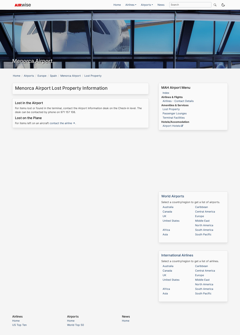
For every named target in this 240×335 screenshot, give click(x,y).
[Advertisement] (80, 158)
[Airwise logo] (22, 4)
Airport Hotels (171, 125)
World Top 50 (75, 325)
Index (166, 92)
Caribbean (201, 207)
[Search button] (214, 5)
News (161, 4)
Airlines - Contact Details (178, 101)
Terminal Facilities (174, 117)
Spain (53, 75)
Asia (165, 234)
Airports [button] (146, 4)
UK (164, 216)
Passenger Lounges (175, 113)
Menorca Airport (70, 75)
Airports (29, 75)
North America (204, 225)
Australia (168, 207)
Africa (166, 229)
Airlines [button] (129, 4)
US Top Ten (19, 325)
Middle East (202, 220)
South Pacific (203, 234)
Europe (42, 75)
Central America (205, 211)
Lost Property (171, 109)
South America (204, 229)
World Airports (172, 196)
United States (171, 220)
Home (117, 4)
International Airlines (177, 255)
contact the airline (61, 123)
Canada (167, 211)
